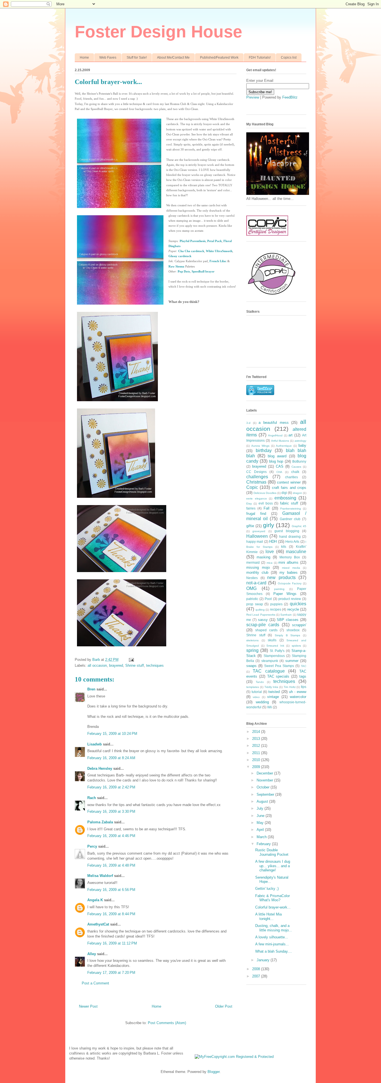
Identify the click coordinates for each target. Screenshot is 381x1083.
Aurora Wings (260, 445)
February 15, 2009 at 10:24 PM (112, 733)
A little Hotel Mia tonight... (268, 916)
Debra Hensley (99, 768)
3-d (248, 422)
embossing (285, 498)
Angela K (95, 900)
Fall (266, 508)
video (256, 697)
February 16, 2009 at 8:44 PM (111, 914)
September (266, 794)
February (264, 844)
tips (303, 686)
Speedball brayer (203, 271)
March (262, 837)
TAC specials (278, 676)
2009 (256, 767)
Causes (296, 466)
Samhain (286, 614)
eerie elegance (256, 498)
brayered (116, 665)
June (261, 816)
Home (84, 57)
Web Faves (107, 57)
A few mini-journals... (272, 944)
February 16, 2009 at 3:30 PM (111, 811)
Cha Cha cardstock (191, 251)
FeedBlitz (290, 97)
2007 (256, 976)
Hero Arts (292, 541)
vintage (273, 697)
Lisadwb (94, 744)
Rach (91, 798)
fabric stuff (289, 503)
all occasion (97, 665)
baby (302, 445)
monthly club (257, 572)
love (270, 551)
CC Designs (256, 472)
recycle (293, 609)
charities (291, 477)
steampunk (269, 661)
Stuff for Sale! (137, 57)
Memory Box (289, 557)
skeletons (252, 640)
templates (252, 686)
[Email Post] (131, 660)
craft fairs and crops (289, 488)
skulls (272, 640)
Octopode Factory (290, 583)
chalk (295, 472)
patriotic (252, 599)
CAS (279, 466)
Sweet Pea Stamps (279, 666)
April (261, 830)
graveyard (258, 531)
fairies (250, 508)
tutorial (257, 692)
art (290, 435)
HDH (273, 541)
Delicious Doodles (265, 492)
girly (268, 525)
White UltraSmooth (219, 251)
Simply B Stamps (287, 635)
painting (279, 588)
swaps (251, 666)
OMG (251, 588)
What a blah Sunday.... (273, 951)
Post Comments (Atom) (167, 1023)
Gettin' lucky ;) (267, 888)
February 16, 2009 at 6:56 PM (111, 890)
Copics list (288, 57)
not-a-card (256, 582)
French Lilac (217, 261)
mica (270, 562)
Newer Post (88, 1006)
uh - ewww (297, 692)
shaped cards (266, 630)
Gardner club (290, 519)
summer (291, 661)
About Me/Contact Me (173, 57)
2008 (256, 969)
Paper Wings (284, 594)
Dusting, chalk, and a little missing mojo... (273, 928)
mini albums (288, 562)
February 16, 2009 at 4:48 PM (111, 865)
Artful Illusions (280, 440)
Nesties (252, 578)
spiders (296, 645)
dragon (297, 492)
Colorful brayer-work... (273, 907)
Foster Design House (158, 31)
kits (283, 546)
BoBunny (299, 461)
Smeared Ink (275, 645)
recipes (275, 609)
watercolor (298, 697)
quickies (298, 603)
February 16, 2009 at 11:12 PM (112, 943)
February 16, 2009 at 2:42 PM (111, 787)
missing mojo (258, 567)
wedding (262, 702)
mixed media (291, 567)
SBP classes (287, 620)
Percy (92, 846)
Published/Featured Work (219, 57)
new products (281, 577)
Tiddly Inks (271, 686)
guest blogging (286, 531)
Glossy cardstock (179, 256)
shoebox (293, 630)
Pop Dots (184, 271)
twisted (274, 692)
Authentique (284, 445)
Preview (252, 97)
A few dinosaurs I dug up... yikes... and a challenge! (272, 865)
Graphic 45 (299, 526)
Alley (91, 954)
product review (289, 599)
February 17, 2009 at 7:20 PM (111, 972)
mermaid (253, 562)
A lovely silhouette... (271, 937)
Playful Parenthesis (193, 241)
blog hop (276, 461)
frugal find (256, 513)
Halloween (257, 536)
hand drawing (290, 536)
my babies (288, 572)
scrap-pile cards (262, 624)
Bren (91, 689)
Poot (268, 599)
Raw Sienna (176, 266)
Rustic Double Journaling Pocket (271, 852)
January (264, 960)
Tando (260, 681)
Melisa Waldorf (100, 876)
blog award (277, 456)
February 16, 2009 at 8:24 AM (111, 758)
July (260, 808)
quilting (260, 609)
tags (302, 676)
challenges (257, 476)
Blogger (214, 1072)
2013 (256, 739)
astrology (300, 440)
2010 (256, 760)
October (264, 787)
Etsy (249, 503)
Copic (252, 487)
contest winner (289, 482)
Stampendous (274, 656)
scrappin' (299, 625)
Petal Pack (214, 241)
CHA (279, 472)
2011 (256, 753)
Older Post (223, 1006)
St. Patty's (277, 650)
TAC (303, 666)
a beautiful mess (273, 422)
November (265, 780)
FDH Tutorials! (260, 57)
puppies (276, 604)
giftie (250, 526)
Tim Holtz (290, 686)
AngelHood (275, 435)
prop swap (254, 604)
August (263, 801)
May (261, 823)
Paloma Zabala (100, 822)
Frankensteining (290, 508)
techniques (155, 665)
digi (284, 492)
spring (252, 650)
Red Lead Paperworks (260, 614)
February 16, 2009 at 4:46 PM (111, 836)
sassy (263, 620)
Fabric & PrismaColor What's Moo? (272, 898)
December (265, 773)
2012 (256, 745)
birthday (264, 450)
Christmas (256, 482)
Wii (269, 707)
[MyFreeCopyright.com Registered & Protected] (234, 1057)
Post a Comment (95, 983)
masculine (296, 551)
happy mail (254, 541)
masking (263, 557)
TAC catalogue (268, 671)
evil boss (266, 503)
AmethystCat (98, 924)
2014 (256, 732)
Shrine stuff (134, 665)
